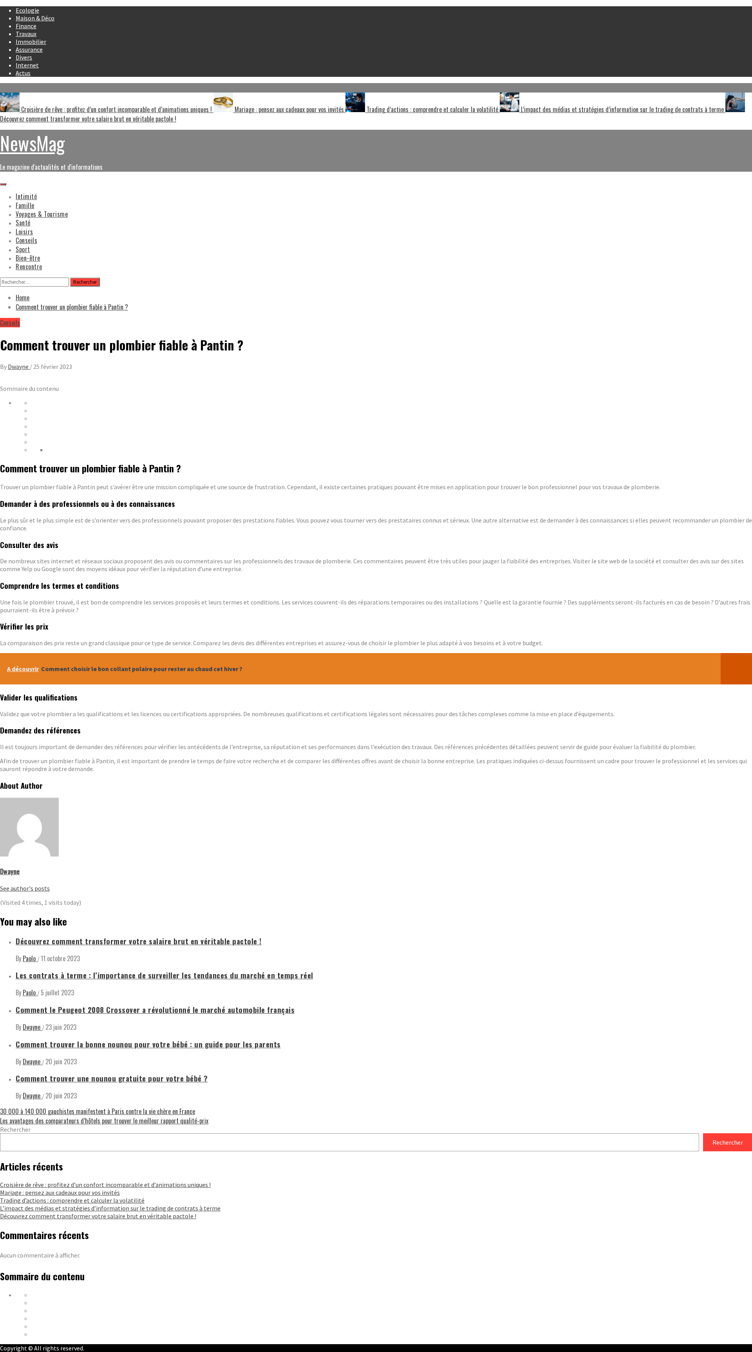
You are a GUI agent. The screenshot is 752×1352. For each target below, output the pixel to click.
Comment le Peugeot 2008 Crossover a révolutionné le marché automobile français (155, 1009)
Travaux (26, 34)
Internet (27, 65)
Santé (23, 222)
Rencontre (29, 266)
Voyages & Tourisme (42, 214)
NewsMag (32, 143)
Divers (24, 57)
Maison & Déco (35, 18)
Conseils (26, 240)
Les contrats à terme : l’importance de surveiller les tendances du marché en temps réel (164, 975)
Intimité (26, 196)
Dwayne (19, 366)
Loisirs (24, 231)
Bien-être (28, 258)
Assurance (29, 49)
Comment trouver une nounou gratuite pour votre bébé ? (112, 1078)
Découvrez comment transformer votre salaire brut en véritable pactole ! (139, 941)
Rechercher (15, 1129)
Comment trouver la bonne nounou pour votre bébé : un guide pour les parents (148, 1044)
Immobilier (31, 41)
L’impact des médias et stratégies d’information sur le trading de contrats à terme (622, 109)
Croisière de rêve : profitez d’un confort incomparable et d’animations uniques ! (116, 109)
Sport (23, 249)
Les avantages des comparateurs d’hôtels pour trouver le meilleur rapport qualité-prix (104, 1120)
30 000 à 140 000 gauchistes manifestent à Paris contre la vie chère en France (97, 1111)
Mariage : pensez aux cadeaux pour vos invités (289, 109)
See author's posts (25, 888)
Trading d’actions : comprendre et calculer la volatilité (432, 109)
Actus (23, 73)
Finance (26, 26)
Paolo (30, 958)
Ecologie (27, 10)
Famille (25, 205)
